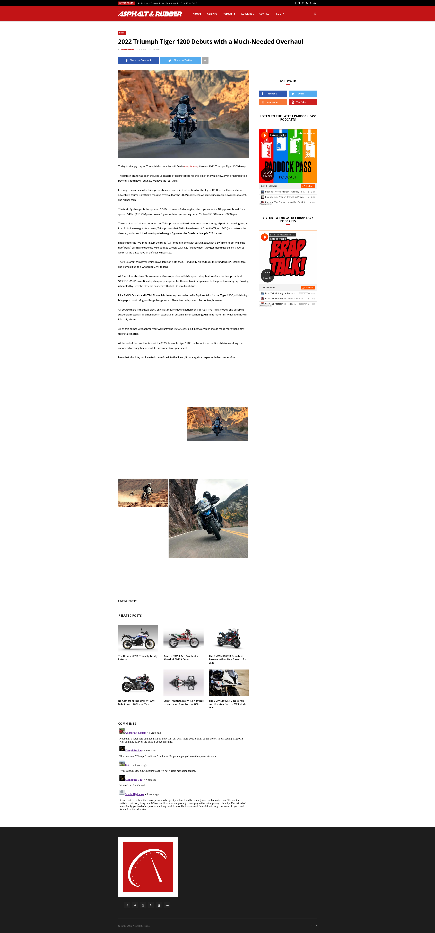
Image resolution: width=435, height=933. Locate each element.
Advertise (247, 13)
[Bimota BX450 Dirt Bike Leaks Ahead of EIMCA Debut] (183, 638)
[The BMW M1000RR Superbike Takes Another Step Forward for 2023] (229, 638)
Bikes (122, 32)
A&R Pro (212, 13)
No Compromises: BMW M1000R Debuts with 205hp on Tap (136, 702)
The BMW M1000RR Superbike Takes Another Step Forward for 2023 (227, 659)
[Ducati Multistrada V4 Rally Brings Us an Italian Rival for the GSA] (183, 683)
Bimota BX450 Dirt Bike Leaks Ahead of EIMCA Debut (180, 657)
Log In (280, 13)
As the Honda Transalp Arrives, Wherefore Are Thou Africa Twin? (167, 3)
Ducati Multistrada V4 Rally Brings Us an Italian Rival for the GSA (183, 702)
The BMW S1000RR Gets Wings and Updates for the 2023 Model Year (228, 704)
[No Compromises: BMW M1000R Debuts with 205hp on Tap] (138, 683)
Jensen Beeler (127, 49)
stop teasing (191, 166)
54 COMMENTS (156, 49)
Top (314, 925)
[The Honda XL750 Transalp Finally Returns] (138, 638)
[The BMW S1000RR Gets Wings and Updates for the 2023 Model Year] (229, 683)
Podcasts (229, 13)
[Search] (315, 13)
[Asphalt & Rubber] (150, 13)
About (197, 13)
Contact (265, 13)
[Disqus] (183, 769)
